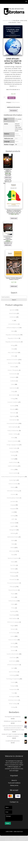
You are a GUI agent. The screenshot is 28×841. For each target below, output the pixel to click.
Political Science (16, 102)
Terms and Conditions (14, 783)
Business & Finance (13, 363)
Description (13, 110)
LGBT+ (13, 519)
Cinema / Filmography (13, 370)
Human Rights (12, 480)
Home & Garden (13, 473)
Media (13, 544)
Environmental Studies (12, 423)
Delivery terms (14, 785)
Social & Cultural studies (13, 654)
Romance (13, 629)
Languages (13, 508)
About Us (14, 780)
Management (12, 530)
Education (12, 409)
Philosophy (12, 586)
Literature (12, 522)
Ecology (13, 398)
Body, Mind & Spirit (13, 352)
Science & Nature (12, 639)
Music (12, 554)
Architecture (13, 317)
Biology (13, 345)
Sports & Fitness (13, 671)
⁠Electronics (13, 412)
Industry (13, 487)
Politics (13, 604)
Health (12, 459)
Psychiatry (13, 611)
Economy (12, 405)
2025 (16, 138)
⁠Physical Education (13, 590)
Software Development (13, 664)
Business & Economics (12, 359)
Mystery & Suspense (13, 558)
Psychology (12, 615)
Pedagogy (12, 576)
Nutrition (13, 569)
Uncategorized (13, 696)
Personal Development (13, 583)
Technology (12, 675)
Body (12, 349)
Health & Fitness (13, 462)
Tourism (13, 682)
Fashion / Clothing (13, 434)
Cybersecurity (13, 388)
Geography (13, 451)
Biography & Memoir (13, 338)
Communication (13, 373)
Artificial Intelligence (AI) (13, 327)
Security (13, 643)
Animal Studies (13, 313)
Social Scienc (13, 657)
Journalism (13, 501)
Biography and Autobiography (13, 342)
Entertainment (13, 420)
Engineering (13, 416)
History (12, 469)
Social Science (12, 661)
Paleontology (13, 572)
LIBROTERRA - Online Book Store (14, 831)
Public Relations (13, 618)
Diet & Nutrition (13, 395)
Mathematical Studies (12, 537)
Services (13, 650)
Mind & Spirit (12, 551)
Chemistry (12, 366)
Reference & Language (13, 622)
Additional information (13, 107)
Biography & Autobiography (13, 334)
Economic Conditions (13, 402)
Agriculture (12, 310)
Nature (13, 561)
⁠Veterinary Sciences (13, 700)
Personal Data (13, 579)
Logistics (13, 526)
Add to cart (11, 97)
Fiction (12, 437)
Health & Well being (13, 466)
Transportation (13, 689)
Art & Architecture (13, 324)
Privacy (13, 608)
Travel (13, 693)
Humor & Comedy (13, 483)
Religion (12, 625)
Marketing (13, 533)
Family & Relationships (13, 430)
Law (12, 512)
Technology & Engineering (13, 679)
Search (14, 300)
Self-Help (12, 647)
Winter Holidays (13, 703)
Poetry (13, 597)
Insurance (13, 494)
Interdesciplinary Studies (13, 498)
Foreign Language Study (13, 444)
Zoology (13, 707)
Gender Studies (13, 448)
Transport (12, 686)
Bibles (12, 331)
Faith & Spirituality (13, 427)
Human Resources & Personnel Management (12, 476)
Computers (13, 377)
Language (12, 505)
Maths (12, 540)
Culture (13, 384)
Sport (12, 668)
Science (12, 636)
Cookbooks (13, 381)
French (16, 141)
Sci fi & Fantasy (13, 632)
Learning (13, 515)
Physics (13, 593)
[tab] (13, 107)
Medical (12, 547)
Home (4, 20)
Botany (13, 356)
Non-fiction (13, 565)
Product (9, 20)
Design (13, 391)
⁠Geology (13, 455)
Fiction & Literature (13, 441)
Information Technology (13, 490)
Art (13, 320)
